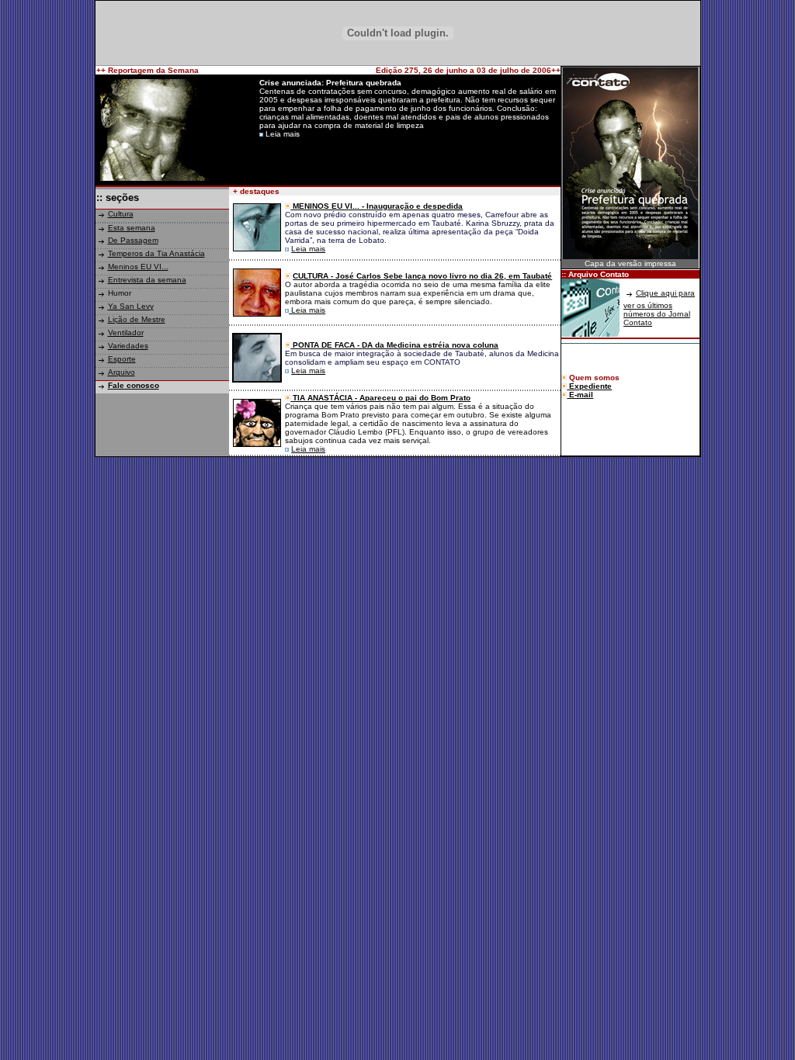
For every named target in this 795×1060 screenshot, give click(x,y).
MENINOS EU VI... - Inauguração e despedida (376, 206)
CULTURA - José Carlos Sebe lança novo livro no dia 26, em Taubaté (422, 276)
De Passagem (133, 240)
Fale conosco (133, 385)
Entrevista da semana (147, 279)
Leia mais (308, 248)
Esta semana (131, 227)
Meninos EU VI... (138, 266)
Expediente (589, 386)
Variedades (128, 345)
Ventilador (126, 332)
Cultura (121, 214)
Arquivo (121, 372)
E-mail (580, 394)
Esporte (122, 359)
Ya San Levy (131, 306)
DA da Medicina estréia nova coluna (430, 345)
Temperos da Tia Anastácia (156, 253)
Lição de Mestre (136, 319)
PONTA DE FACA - (326, 345)
